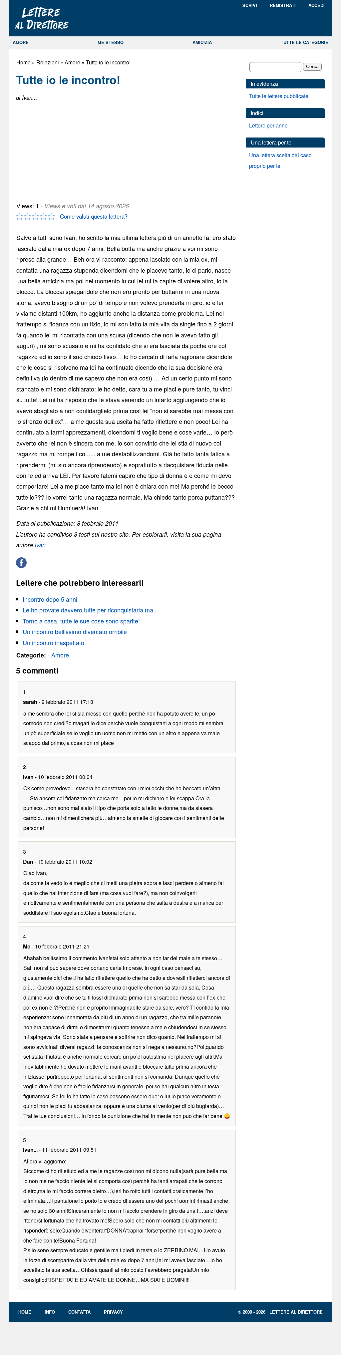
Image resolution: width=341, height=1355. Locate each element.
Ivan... (43, 545)
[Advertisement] (66, 149)
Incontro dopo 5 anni (50, 599)
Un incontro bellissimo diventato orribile (75, 631)
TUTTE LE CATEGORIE (304, 42)
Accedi (316, 5)
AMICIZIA (202, 42)
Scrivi (249, 5)
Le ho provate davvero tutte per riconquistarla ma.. (90, 609)
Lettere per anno (268, 125)
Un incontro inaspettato (53, 642)
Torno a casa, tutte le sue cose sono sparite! (81, 620)
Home (23, 62)
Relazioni (47, 62)
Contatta (79, 1312)
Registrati (283, 5)
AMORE (21, 42)
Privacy (113, 1312)
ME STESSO (111, 42)
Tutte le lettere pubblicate (278, 96)
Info (50, 1312)
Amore (72, 62)
